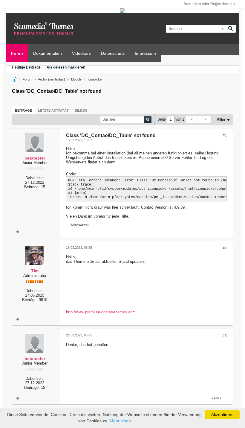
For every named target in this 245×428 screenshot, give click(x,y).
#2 (225, 248)
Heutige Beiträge (26, 67)
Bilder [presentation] (81, 110)
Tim (35, 270)
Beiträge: (32, 187)
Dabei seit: (34, 178)
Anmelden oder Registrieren (207, 4)
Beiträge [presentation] (23, 110)
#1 (225, 135)
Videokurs (81, 53)
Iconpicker (95, 79)
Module (76, 79)
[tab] (23, 110)
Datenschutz (113, 53)
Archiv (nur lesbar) (51, 79)
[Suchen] (230, 29)
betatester (34, 158)
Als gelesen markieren (66, 67)
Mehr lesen (120, 420)
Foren (17, 53)
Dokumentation (47, 53)
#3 (225, 336)
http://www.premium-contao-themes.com (101, 312)
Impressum (145, 53)
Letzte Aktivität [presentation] (53, 110)
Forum (27, 79)
